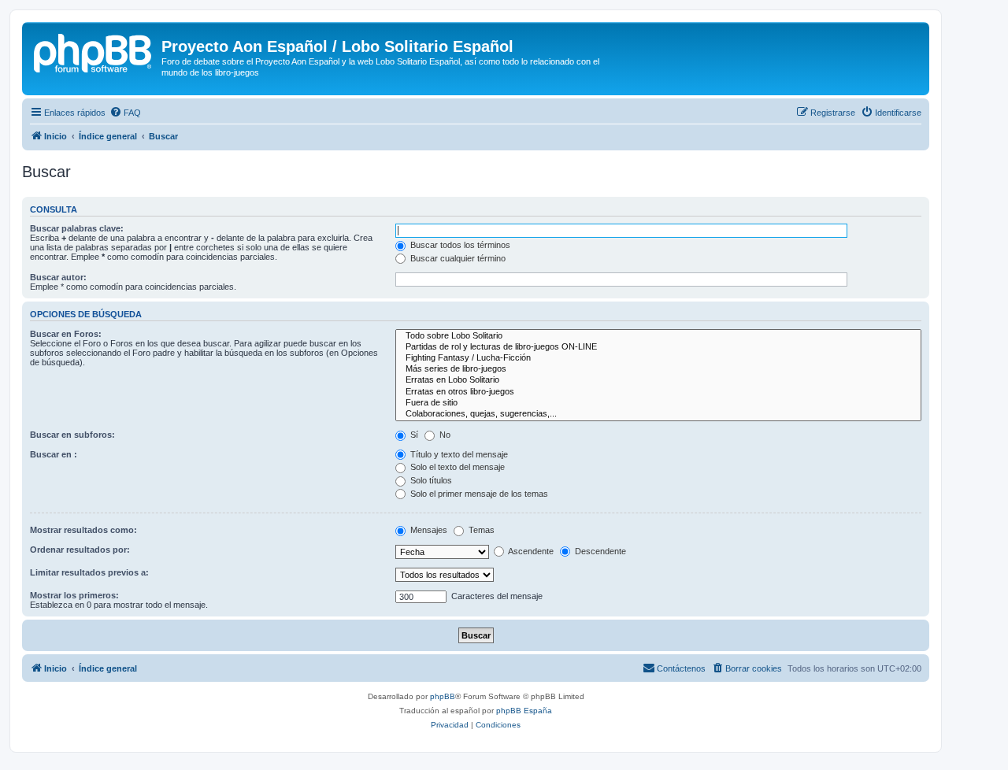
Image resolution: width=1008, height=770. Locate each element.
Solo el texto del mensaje (456, 467)
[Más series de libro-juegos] (658, 369)
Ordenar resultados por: (80, 549)
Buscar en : (53, 454)
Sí (413, 434)
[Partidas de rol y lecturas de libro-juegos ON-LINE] (658, 347)
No (443, 434)
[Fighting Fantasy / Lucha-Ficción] (658, 358)
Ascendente (530, 551)
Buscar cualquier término (457, 258)
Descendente (599, 551)
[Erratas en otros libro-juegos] (658, 392)
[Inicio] (93, 51)
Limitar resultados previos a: (89, 572)
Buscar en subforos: (72, 434)
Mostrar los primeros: (74, 595)
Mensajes (427, 530)
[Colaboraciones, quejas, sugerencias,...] (658, 414)
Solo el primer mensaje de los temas (478, 493)
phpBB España (524, 710)
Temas (480, 530)
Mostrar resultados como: (83, 530)
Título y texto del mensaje (458, 454)
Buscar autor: (58, 277)
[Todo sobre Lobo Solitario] (658, 336)
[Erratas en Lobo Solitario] (658, 380)
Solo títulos (430, 480)
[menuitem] (125, 112)
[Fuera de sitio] (658, 403)
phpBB (442, 696)
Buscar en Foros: (66, 334)
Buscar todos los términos (459, 245)
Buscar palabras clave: (77, 228)
